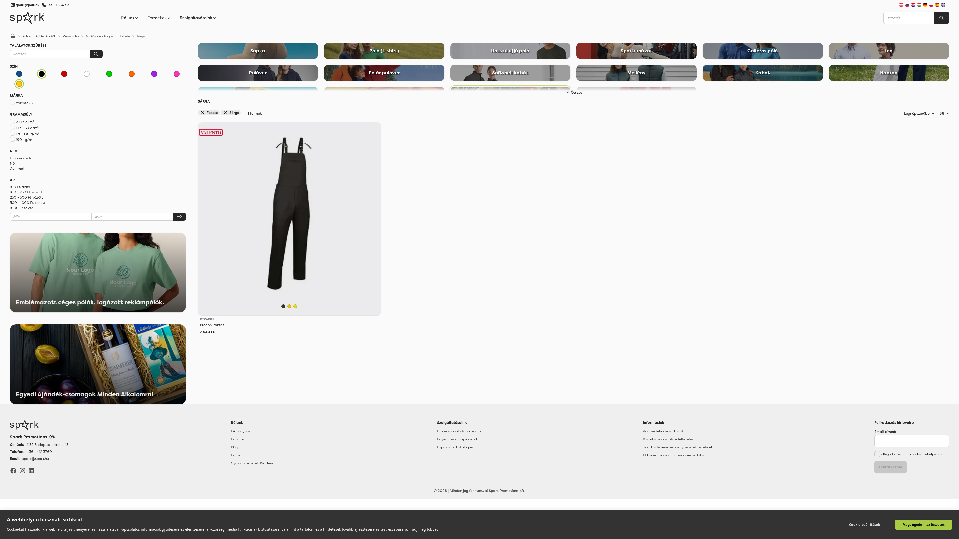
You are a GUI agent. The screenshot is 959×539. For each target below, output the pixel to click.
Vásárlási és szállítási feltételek (668, 439)
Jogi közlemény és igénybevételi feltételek (678, 447)
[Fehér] (87, 74)
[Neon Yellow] (295, 306)
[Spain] (937, 5)
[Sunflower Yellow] (289, 306)
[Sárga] (19, 84)
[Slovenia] (907, 5)
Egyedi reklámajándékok (457, 439)
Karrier (236, 455)
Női (12, 163)
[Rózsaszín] (177, 74)
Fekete (212, 112)
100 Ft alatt (20, 187)
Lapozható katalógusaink (458, 447)
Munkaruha (70, 36)
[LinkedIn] (31, 470)
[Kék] (19, 74)
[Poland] (931, 5)
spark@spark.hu (35, 458)
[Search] (941, 18)
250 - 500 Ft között (26, 197)
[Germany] (925, 5)
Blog (234, 447)
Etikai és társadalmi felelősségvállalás (674, 455)
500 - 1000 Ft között (27, 202)
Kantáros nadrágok (99, 36)
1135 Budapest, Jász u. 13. (48, 444)
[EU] (945, 5)
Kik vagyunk (240, 431)
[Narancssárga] (132, 74)
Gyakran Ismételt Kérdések (253, 463)
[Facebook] (13, 470)
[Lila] (154, 74)
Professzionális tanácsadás (459, 431)
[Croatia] (913, 5)
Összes (576, 92)
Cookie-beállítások (864, 524)
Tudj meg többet (424, 529)
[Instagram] (22, 470)
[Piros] (64, 74)
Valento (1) (24, 103)
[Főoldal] (39, 425)
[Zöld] (109, 74)
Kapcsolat (239, 439)
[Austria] (901, 5)
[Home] (13, 36)
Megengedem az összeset (924, 524)
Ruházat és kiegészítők (39, 36)
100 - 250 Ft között (26, 192)
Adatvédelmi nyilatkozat (663, 431)
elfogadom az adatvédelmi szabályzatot (911, 454)
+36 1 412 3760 (58, 5)
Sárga (234, 112)
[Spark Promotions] (27, 18)
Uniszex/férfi (20, 158)
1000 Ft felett (21, 208)
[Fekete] (42, 74)
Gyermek (17, 168)
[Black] (283, 306)
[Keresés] (96, 54)
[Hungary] (919, 5)
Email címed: (885, 431)
